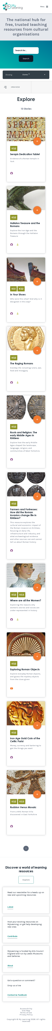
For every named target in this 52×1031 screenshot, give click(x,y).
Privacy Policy (26, 1014)
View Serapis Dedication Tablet (26, 149)
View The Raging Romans (26, 358)
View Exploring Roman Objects (26, 664)
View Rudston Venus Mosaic (26, 802)
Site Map (26, 1010)
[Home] (12, 6)
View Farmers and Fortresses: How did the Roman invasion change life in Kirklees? (26, 515)
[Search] (26, 58)
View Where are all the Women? (26, 595)
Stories (26, 74)
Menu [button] (42, 7)
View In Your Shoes (26, 290)
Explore (26, 880)
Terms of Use (26, 1012)
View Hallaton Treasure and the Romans (26, 219)
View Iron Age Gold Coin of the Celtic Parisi (26, 733)
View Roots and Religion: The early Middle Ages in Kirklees (26, 431)
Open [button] (13, 87)
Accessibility (26, 1008)
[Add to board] (37, 141)
